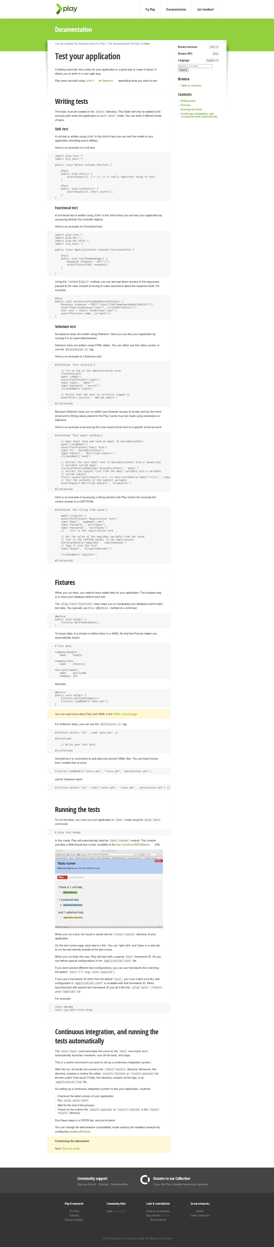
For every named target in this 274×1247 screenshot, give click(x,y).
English (211, 60)
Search (183, 70)
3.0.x (212, 47)
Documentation (176, 9)
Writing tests (188, 101)
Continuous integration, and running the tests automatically (199, 114)
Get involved (158, 1219)
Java (215, 53)
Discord (103, 1184)
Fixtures (185, 105)
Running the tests (191, 109)
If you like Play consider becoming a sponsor (180, 1184)
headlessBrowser (79, 1131)
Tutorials (74, 1215)
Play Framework (69, 9)
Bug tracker (158, 1215)
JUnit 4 (89, 80)
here (146, 43)
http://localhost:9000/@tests (133, 844)
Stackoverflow (119, 1184)
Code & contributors (158, 1211)
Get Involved (205, 9)
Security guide (71, 1148)
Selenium (107, 80)
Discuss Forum (86, 1184)
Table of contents (191, 85)
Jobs (116, 1211)
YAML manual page (125, 714)
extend (225, 42)
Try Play (150, 9)
